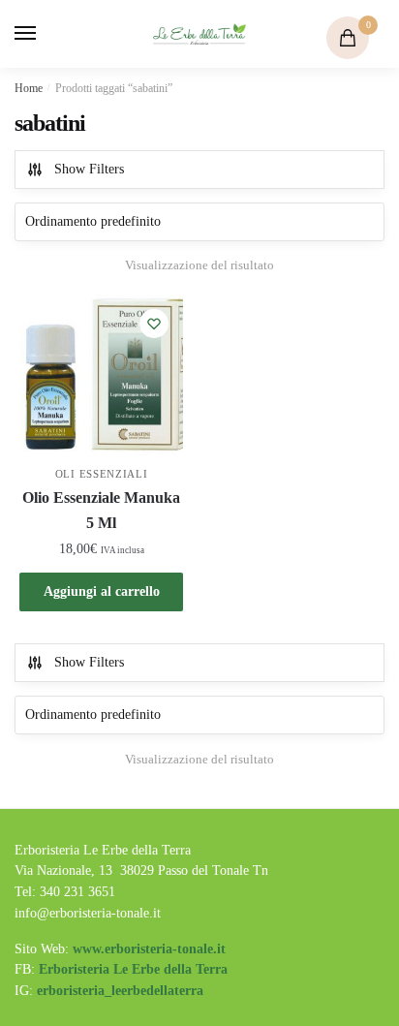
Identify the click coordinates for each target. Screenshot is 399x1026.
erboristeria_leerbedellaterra (120, 990)
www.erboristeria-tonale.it (149, 949)
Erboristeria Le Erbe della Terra (133, 969)
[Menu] (44, 33)
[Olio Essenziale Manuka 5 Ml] (101, 376)
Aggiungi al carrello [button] (102, 591)
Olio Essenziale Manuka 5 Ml (101, 510)
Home (29, 88)
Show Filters (89, 169)
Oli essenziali (101, 474)
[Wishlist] (154, 323)
